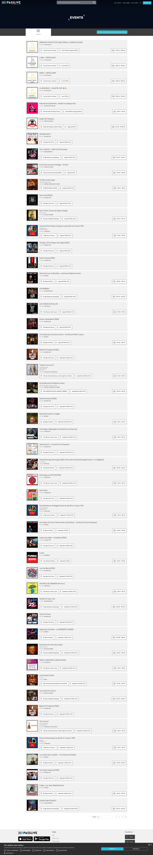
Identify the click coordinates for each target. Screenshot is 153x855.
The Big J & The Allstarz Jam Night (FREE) (54, 243)
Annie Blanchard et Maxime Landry (52, 383)
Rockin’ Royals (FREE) (47, 258)
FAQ (53, 835)
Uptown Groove (45, 614)
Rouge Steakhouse (48, 151)
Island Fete (43, 490)
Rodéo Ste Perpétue (46, 119)
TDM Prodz (46, 463)
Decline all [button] (136, 849)
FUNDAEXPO (47, 555)
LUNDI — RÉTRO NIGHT (47, 58)
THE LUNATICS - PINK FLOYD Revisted (53, 149)
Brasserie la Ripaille (48, 214)
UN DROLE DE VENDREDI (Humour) (52, 584)
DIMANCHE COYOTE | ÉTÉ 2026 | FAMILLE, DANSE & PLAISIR (60, 42)
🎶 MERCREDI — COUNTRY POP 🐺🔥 (53, 88)
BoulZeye (46, 275)
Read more (71, 847)
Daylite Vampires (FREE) (48, 399)
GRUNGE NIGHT (45, 134)
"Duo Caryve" (44, 721)
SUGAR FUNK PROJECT (47, 801)
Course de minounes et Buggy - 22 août (53, 165)
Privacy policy (55, 841)
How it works (126, 3)
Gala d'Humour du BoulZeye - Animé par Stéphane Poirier (60, 273)
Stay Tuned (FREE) (46, 195)
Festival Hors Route (48, 167)
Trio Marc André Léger (47, 180)
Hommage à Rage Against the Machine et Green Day (58, 429)
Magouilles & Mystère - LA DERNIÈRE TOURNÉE (56, 629)
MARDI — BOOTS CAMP (47, 73)
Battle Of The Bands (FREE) (49, 350)
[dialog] (76, 849)
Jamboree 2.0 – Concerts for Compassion (54, 444)
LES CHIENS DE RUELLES (48, 304)
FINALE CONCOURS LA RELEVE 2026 (52, 660)
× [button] (151, 844)
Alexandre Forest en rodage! (49, 414)
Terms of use (55, 838)
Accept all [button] (112, 849)
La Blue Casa (47, 231)
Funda (41, 553)
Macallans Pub (47, 136)
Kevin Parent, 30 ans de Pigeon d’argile (53, 211)
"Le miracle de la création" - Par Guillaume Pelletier (57, 755)
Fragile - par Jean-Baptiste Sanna (51, 785)
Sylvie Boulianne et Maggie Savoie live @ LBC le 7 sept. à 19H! (61, 506)
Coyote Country (47, 44)
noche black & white (46, 675)
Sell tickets (134, 3)
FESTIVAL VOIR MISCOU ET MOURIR (52, 184)
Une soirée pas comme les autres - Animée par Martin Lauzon (61, 334)
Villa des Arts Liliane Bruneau (50, 371)
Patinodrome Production (49, 105)
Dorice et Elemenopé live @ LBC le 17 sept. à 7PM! (57, 738)
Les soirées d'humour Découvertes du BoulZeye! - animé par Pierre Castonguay (68, 522)
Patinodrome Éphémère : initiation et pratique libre (57, 103)
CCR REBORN (44, 289)
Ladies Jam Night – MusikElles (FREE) (53, 538)
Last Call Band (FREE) (47, 568)
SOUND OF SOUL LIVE (47, 599)
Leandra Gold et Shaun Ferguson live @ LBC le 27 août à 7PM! (61, 226)
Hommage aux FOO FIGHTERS (50, 475)
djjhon (45, 679)
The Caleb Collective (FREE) (49, 770)
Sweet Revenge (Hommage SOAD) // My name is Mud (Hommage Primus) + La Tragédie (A (71, 460)
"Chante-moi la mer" (46, 365)
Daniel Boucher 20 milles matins (51, 645)
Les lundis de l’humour (47, 691)
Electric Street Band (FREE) (49, 319)
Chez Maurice (47, 306)
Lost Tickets (117, 3)
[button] (39, 853)
